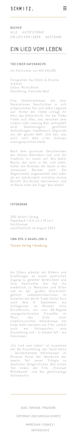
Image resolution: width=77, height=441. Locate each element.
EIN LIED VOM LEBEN (25, 37)
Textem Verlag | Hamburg (28, 245)
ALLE (14, 32)
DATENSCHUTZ (40, 430)
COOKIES (48, 424)
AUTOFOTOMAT (33, 32)
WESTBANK (53, 37)
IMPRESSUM (33, 424)
